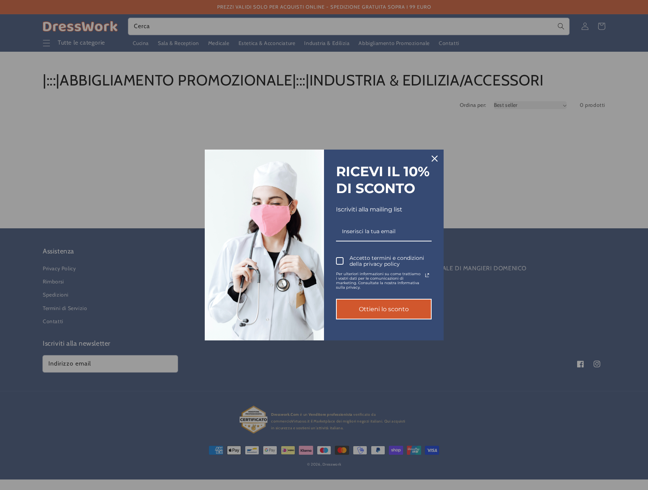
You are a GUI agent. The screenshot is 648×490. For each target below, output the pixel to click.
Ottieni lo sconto (384, 309)
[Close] (435, 159)
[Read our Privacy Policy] (427, 275)
